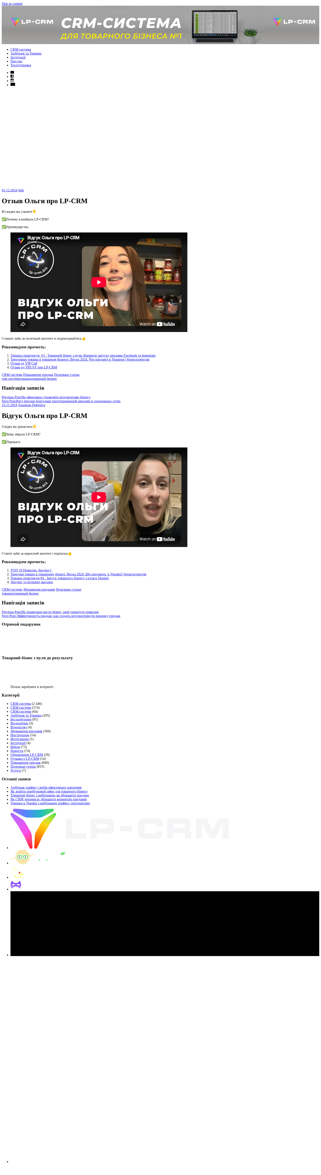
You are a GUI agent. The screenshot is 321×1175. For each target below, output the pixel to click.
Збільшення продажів (39, 589)
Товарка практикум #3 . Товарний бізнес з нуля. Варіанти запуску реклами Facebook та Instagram (82, 355)
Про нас (16, 61)
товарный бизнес (44, 378)
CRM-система (20, 707)
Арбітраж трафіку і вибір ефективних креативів (46, 787)
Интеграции (19, 739)
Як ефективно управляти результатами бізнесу (46, 397)
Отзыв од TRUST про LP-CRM (33, 367)
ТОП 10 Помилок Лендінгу (31, 570)
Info (21, 190)
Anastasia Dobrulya (31, 405)
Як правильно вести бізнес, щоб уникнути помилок (50, 612)
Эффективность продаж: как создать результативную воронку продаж (61, 616)
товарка (25, 378)
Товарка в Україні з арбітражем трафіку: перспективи (50, 803)
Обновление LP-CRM (26, 755)
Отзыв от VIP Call (23, 363)
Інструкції (18, 57)
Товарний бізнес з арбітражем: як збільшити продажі (49, 795)
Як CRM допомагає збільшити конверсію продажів (48, 799)
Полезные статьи (66, 375)
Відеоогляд (18, 727)
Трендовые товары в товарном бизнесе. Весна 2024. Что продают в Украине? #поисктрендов (79, 359)
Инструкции (19, 735)
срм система (11, 378)
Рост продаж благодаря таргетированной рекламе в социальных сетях (61, 401)
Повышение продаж (38, 375)
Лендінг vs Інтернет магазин (31, 582)
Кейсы (15, 747)
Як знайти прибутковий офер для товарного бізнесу (49, 791)
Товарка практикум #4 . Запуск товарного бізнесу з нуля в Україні (59, 578)
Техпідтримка (20, 65)
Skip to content (12, 3)
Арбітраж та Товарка (25, 53)
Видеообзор (19, 723)
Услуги (15, 770)
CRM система (20, 49)
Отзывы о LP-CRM (24, 758)
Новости (16, 751)
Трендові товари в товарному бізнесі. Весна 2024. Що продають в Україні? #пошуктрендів (78, 574)
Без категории (20, 719)
